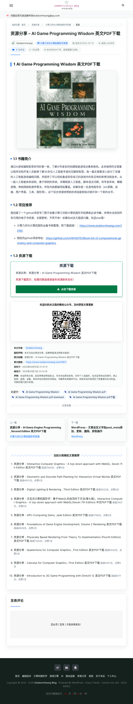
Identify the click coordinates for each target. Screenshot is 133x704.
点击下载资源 (68, 289)
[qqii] (75, 667)
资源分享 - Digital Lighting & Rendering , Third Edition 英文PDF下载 (54, 489)
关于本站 (100, 676)
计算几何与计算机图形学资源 (54, 43)
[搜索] (123, 5)
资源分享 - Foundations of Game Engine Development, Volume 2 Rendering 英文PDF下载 (68, 524)
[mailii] (66, 667)
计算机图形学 (40, 676)
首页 (17, 676)
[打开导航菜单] (11, 5)
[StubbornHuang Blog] (66, 5)
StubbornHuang (24, 43)
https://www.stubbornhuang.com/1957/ (46, 362)
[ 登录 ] (62, 624)
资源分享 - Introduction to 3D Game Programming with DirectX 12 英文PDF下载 (62, 575)
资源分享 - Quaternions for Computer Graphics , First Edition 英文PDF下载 (59, 550)
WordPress (77, 436)
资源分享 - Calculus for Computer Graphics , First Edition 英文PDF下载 (57, 562)
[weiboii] (57, 667)
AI (62, 676)
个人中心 (111, 676)
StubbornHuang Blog (45, 682)
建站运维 (70, 676)
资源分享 (81, 676)
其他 (91, 676)
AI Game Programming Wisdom (46, 64)
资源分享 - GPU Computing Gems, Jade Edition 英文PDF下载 (51, 515)
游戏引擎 (54, 676)
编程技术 (26, 676)
